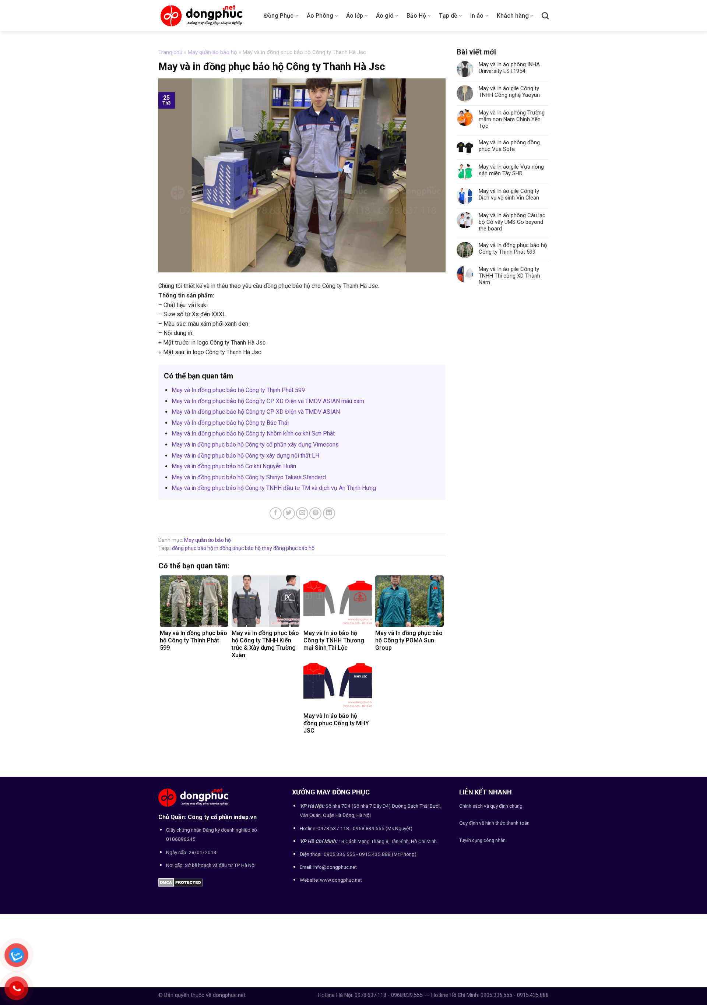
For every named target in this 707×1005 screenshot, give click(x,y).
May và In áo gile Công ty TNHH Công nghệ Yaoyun (509, 91)
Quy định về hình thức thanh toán (494, 823)
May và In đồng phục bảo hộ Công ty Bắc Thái (230, 422)
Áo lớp (354, 15)
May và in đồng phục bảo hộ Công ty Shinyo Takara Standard (249, 477)
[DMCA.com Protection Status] (180, 881)
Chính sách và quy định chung (491, 806)
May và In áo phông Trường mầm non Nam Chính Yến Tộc (512, 119)
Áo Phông (320, 15)
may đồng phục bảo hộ (288, 548)
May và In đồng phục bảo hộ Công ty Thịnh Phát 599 (238, 390)
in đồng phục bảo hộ (237, 548)
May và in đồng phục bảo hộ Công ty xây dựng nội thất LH (245, 455)
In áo (476, 15)
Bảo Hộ (416, 15)
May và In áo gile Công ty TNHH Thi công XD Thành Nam (509, 276)
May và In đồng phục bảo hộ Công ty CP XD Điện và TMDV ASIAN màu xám (268, 401)
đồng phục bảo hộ (192, 548)
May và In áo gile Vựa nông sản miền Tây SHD (511, 170)
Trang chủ (170, 52)
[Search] (545, 16)
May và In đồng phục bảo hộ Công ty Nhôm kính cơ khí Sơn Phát (253, 433)
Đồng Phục (278, 15)
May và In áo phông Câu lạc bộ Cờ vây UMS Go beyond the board (512, 222)
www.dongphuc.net (341, 880)
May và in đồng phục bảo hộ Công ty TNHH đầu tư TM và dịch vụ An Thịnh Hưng (274, 487)
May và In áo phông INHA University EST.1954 (509, 67)
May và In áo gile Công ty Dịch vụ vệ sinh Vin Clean (509, 194)
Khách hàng (513, 15)
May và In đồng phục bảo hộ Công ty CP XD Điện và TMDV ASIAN (256, 411)
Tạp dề (448, 15)
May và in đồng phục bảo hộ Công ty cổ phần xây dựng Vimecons (255, 444)
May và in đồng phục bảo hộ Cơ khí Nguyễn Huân (234, 466)
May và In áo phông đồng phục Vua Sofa (509, 145)
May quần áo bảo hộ (212, 52)
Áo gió (385, 15)
